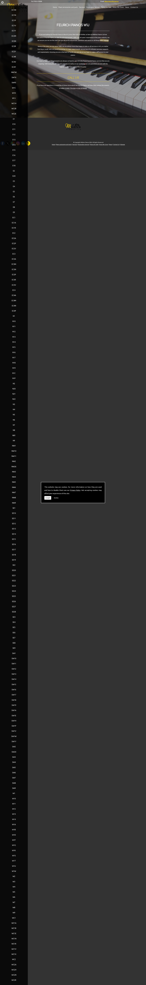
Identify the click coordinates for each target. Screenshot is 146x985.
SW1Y (14, 741)
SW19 (14, 705)
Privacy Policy (75, 490)
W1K (14, 850)
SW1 (14, 653)
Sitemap (122, 144)
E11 (14, 129)
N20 (13, 389)
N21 (13, 394)
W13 (14, 814)
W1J (14, 98)
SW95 (14, 83)
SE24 (14, 591)
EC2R (14, 46)
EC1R (14, 228)
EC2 (13, 233)
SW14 (14, 679)
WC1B (14, 928)
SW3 (14, 757)
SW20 (14, 752)
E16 (14, 155)
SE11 (14, 518)
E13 (14, 140)
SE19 (14, 560)
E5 (14, 192)
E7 (14, 202)
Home (55, 7)
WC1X (14, 954)
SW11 (14, 664)
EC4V (14, 62)
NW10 (14, 451)
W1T (14, 861)
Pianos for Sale (106, 7)
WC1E (14, 933)
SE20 (14, 570)
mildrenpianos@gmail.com (111, 1)
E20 (14, 176)
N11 (13, 326)
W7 (14, 902)
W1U (14, 866)
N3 (14, 404)
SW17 (14, 695)
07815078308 (82, 88)
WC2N (14, 975)
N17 (13, 358)
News (127, 7)
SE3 (14, 617)
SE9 (14, 648)
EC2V (14, 249)
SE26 (14, 601)
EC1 (13, 218)
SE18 (14, 555)
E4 (14, 186)
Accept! (47, 498)
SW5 (14, 767)
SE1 (14, 508)
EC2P (14, 243)
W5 (14, 892)
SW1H (14, 721)
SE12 (14, 524)
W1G (14, 845)
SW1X (14, 77)
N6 (14, 420)
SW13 (14, 674)
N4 (14, 409)
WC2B (14, 109)
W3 (14, 882)
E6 (14, 197)
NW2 (14, 461)
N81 (13, 435)
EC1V (14, 26)
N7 (14, 425)
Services (82, 7)
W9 (14, 913)
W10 (14, 799)
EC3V (14, 285)
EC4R (14, 57)
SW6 (14, 773)
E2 (14, 171)
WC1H (14, 103)
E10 (14, 124)
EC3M (14, 264)
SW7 (14, 778)
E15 (14, 150)
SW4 (14, 762)
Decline (56, 498)
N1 (14, 316)
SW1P (14, 726)
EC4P (14, 311)
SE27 (14, 607)
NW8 (14, 498)
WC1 (14, 918)
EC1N (14, 15)
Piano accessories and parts (68, 7)
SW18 (14, 700)
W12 (14, 809)
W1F (14, 840)
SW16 (14, 690)
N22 (13, 399)
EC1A (14, 223)
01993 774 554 (70, 88)
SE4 (14, 622)
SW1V (14, 731)
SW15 (14, 684)
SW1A (14, 710)
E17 (14, 160)
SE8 (14, 643)
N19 (13, 368)
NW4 (14, 477)
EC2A (14, 238)
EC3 (13, 254)
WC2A (14, 965)
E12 (14, 135)
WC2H (14, 970)
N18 (13, 363)
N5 (14, 415)
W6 (14, 897)
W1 (14, 793)
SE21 (14, 575)
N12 (13, 332)
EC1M (14, 10)
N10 (13, 321)
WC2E (14, 114)
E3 (14, 181)
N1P (13, 378)
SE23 (14, 586)
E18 (14, 166)
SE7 (14, 638)
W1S (14, 856)
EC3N (14, 269)
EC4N (14, 306)
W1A (14, 824)
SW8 (14, 783)
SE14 (14, 534)
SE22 (14, 581)
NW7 (14, 492)
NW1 (14, 446)
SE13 (14, 529)
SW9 (14, 788)
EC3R (14, 280)
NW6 (14, 487)
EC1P (14, 20)
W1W (14, 871)
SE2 (14, 565)
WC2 (14, 959)
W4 (14, 887)
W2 (14, 876)
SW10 (14, 658)
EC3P (14, 275)
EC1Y (14, 31)
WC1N (14, 939)
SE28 (14, 612)
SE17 (14, 550)
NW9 (14, 503)
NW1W (14, 72)
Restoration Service (93, 7)
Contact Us (134, 7)
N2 (14, 384)
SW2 (14, 747)
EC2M (14, 36)
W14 (14, 819)
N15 (13, 347)
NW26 (14, 467)
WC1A (14, 923)
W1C (14, 88)
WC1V (14, 949)
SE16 (14, 544)
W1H (14, 93)
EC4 (13, 290)
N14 (13, 342)
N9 (14, 441)
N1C (13, 373)
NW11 (14, 456)
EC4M (14, 301)
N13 (13, 337)
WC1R (14, 944)
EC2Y (14, 52)
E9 (14, 212)
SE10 (14, 513)
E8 (14, 207)
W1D (14, 835)
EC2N (14, 41)
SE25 (14, 596)
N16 (13, 352)
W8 (14, 907)
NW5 (14, 482)
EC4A (14, 295)
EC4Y (14, 67)
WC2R (14, 980)
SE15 (14, 539)
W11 (14, 804)
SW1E (14, 716)
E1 (14, 119)
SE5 (14, 627)
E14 (14, 145)
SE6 (14, 633)
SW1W (13, 736)
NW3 (14, 472)
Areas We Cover (118, 7)
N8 (14, 430)
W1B (14, 830)
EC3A (14, 259)
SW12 (14, 669)
